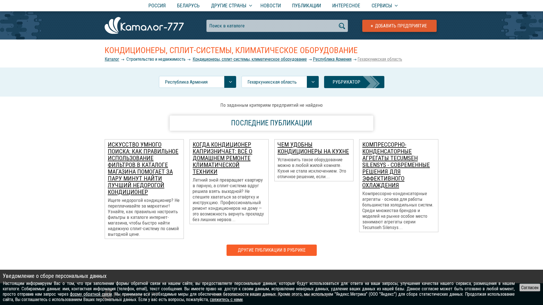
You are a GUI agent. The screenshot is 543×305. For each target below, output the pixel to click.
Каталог (112, 59)
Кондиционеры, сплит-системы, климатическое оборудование (250, 59)
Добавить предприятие (401, 26)
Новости (270, 5)
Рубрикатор (346, 82)
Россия (157, 5)
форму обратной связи (91, 294)
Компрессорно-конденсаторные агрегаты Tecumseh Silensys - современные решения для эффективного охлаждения (396, 165)
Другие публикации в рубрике (271, 250)
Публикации (306, 5)
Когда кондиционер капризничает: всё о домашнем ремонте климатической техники (222, 158)
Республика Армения (332, 59)
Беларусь (188, 5)
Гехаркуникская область (379, 59)
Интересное (346, 5)
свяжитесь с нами (226, 299)
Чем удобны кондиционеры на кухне (313, 148)
